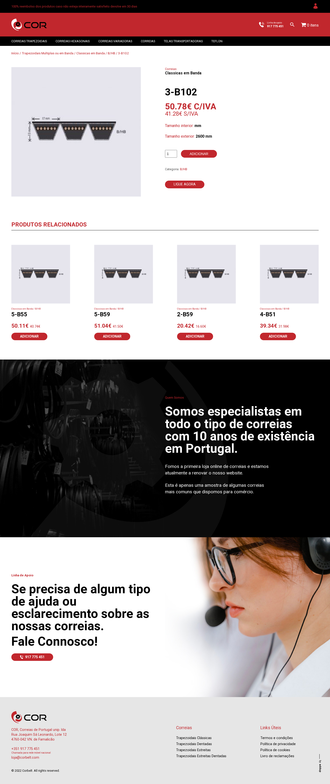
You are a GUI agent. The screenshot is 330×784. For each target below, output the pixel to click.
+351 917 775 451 (25, 749)
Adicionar (199, 154)
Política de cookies (275, 750)
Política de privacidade (278, 744)
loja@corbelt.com (25, 758)
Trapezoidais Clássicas (194, 738)
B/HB (111, 53)
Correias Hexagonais (73, 41)
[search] (292, 25)
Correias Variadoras (115, 41)
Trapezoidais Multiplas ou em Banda (47, 53)
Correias (148, 41)
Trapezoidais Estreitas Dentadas (201, 756)
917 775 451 (34, 657)
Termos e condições (276, 738)
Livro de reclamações (277, 756)
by (320, 766)
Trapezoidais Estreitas (193, 750)
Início (15, 53)
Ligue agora (185, 184)
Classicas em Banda (90, 53)
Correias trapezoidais (29, 41)
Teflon (216, 41)
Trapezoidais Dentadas (194, 744)
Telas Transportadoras (183, 41)
